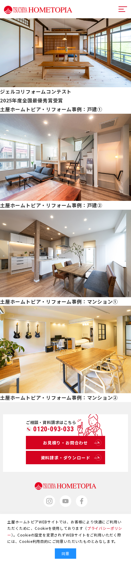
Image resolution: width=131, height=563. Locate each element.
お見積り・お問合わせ (65, 443)
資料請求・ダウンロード (65, 457)
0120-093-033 (53, 429)
